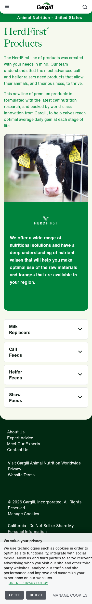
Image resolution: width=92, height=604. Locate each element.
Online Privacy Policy (28, 583)
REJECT (36, 595)
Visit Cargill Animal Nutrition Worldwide (44, 463)
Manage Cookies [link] (23, 514)
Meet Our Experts (23, 444)
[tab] (46, 329)
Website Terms (21, 475)
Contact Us (17, 450)
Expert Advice (20, 438)
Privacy (14, 469)
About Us (16, 432)
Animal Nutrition (49, 17)
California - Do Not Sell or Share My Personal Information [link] (41, 528)
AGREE (14, 595)
